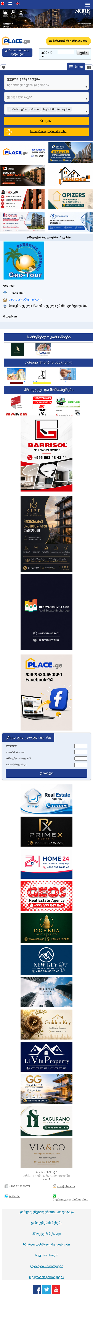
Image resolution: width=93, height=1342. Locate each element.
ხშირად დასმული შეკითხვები (46, 1244)
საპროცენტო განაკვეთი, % (18, 758)
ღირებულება (12, 746)
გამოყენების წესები (46, 1223)
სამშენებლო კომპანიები (49, 337)
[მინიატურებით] (89, 68)
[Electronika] (42, 402)
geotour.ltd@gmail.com (25, 299)
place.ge (14, 1196)
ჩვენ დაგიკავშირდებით (70, 1199)
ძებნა (48, 121)
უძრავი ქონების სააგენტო (48, 362)
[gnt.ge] (68, 402)
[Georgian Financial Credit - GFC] (16, 402)
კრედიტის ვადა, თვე (15, 752)
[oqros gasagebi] (16, 374)
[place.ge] (43, 355)
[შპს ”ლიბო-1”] (42, 374)
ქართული (3, 6)
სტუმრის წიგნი (46, 1255)
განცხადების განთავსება (68, 41)
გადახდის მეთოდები (46, 1266)
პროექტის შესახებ (46, 1233)
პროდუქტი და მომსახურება (49, 389)
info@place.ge (66, 1186)
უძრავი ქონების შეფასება (17, 52)
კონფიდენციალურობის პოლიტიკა (46, 1212)
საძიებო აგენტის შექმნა (48, 131)
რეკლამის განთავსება (46, 1277)
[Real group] (67, 374)
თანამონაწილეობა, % (16, 765)
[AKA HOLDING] (17, 355)
